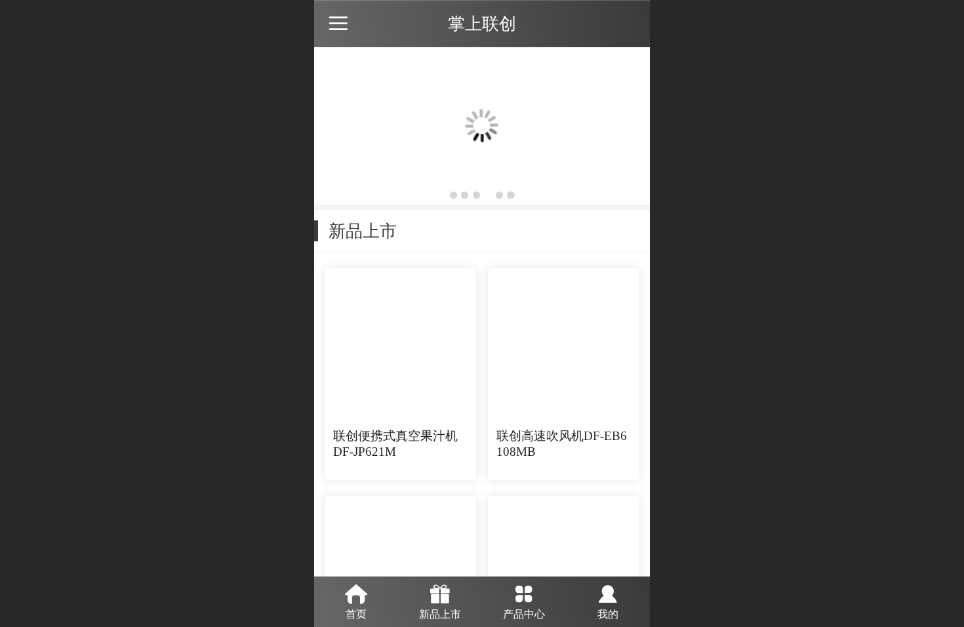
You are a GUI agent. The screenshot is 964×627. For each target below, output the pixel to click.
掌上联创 (482, 23)
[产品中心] (524, 592)
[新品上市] (440, 592)
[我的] (608, 592)
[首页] (356, 592)
